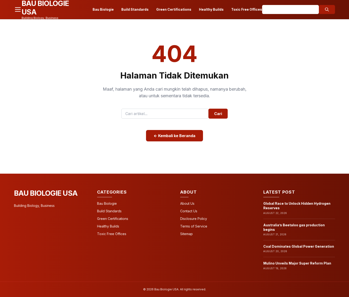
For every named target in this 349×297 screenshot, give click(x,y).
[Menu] (18, 9)
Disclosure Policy (193, 219)
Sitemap (186, 234)
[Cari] (327, 9)
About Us (187, 203)
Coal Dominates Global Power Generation (298, 246)
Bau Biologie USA (45, 193)
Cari (218, 113)
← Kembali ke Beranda (174, 135)
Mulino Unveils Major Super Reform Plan (297, 263)
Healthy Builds (211, 9)
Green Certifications (173, 9)
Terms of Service (193, 226)
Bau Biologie (103, 9)
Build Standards (135, 9)
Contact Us (188, 211)
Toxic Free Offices (246, 9)
